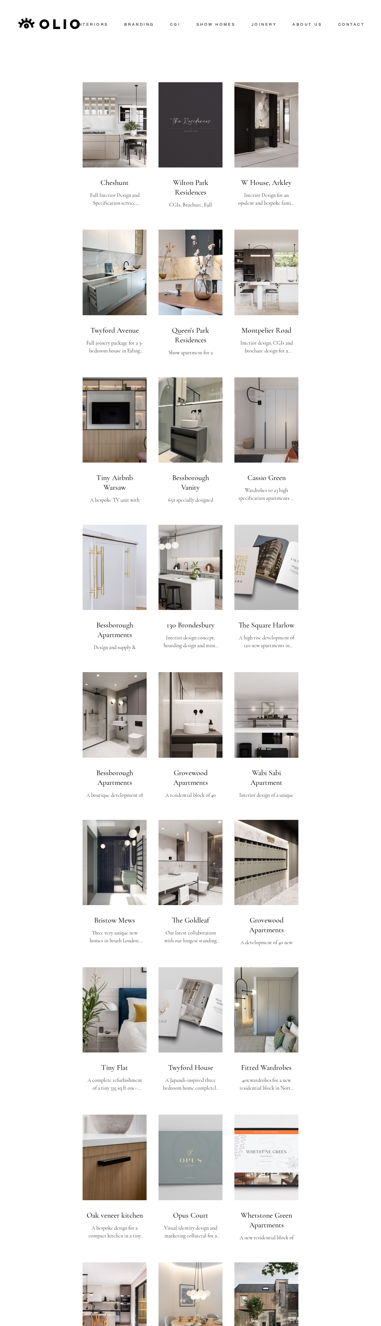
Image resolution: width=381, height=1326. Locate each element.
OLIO (61, 24)
